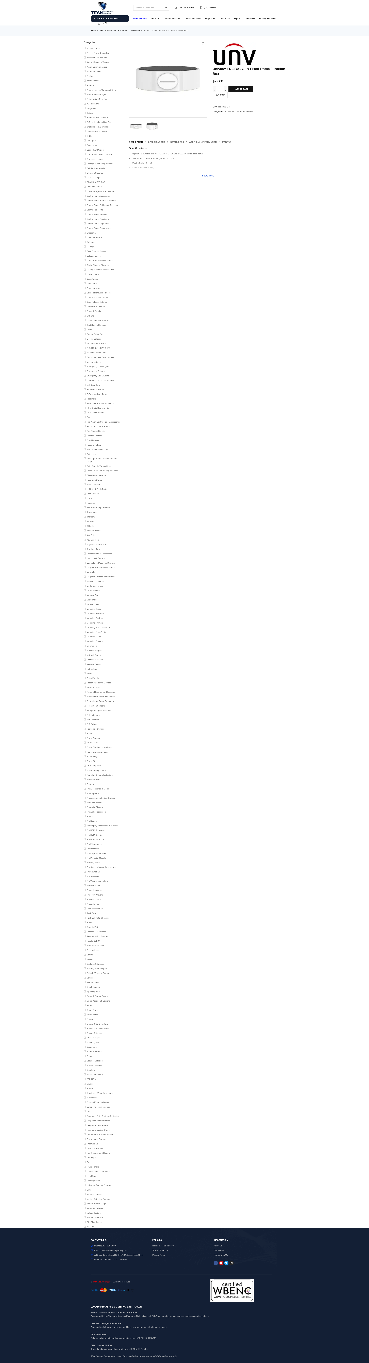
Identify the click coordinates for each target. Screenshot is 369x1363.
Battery (90, 113)
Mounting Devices (95, 618)
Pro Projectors (93, 862)
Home (93, 30)
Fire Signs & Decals (96, 431)
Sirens (89, 1005)
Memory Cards (93, 595)
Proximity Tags (93, 904)
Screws (90, 955)
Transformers (93, 1167)
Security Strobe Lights (97, 968)
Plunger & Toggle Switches (99, 710)
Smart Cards (92, 1010)
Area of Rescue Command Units (101, 90)
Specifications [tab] (156, 142)
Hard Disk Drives (94, 480)
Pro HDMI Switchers (96, 839)
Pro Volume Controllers (97, 881)
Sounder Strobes (94, 1051)
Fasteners (91, 399)
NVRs (89, 673)
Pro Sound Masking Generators (101, 867)
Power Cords (92, 743)
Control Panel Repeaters (98, 223)
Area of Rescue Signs (96, 94)
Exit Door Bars (93, 385)
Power (89, 733)
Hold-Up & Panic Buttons (98, 489)
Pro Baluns (92, 821)
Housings (91, 503)
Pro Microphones (94, 844)
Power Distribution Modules (99, 747)
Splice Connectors (95, 1074)
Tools (89, 1162)
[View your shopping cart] (104, 23)
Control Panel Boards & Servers (101, 200)
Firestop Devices (94, 436)
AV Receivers (93, 104)
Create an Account (172, 18)
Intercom (91, 517)
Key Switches (93, 540)
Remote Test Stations (96, 932)
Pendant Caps (93, 687)
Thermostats (92, 1144)
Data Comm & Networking (98, 251)
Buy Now (220, 95)
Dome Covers (93, 274)
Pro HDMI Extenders (96, 830)
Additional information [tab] (203, 142)
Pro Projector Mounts (96, 858)
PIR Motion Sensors (96, 706)
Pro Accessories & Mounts (98, 789)
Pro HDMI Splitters (95, 835)
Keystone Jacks (94, 549)
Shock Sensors (93, 987)
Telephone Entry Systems (98, 1121)
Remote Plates (93, 927)
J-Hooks (90, 526)
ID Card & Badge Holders (98, 507)
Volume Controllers (95, 1217)
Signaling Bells (93, 991)
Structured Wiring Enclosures (100, 1093)
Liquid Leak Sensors (96, 558)
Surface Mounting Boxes (98, 1102)
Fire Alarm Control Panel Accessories (103, 422)
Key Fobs (91, 535)
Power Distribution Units (97, 752)
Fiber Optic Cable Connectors (100, 403)
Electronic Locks (94, 362)
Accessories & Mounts (97, 57)
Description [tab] (136, 142)
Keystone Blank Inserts (97, 544)
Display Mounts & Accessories (100, 270)
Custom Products (94, 237)
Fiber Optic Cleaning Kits (98, 408)
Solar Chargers (93, 1038)
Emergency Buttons (96, 371)
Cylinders (91, 242)
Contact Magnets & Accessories (101, 191)
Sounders (91, 1056)
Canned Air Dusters (95, 150)
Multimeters (92, 646)
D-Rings (90, 246)
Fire (88, 417)
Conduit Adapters (94, 187)
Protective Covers (95, 895)
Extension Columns (95, 389)
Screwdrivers (92, 950)
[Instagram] (231, 1263)
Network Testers (94, 664)
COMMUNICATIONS (96, 182)
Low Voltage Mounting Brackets (101, 563)
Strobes (90, 1088)
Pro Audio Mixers (94, 802)
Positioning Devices (95, 729)
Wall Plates (92, 1227)
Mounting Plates (94, 636)
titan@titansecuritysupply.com (114, 1250)
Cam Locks (92, 145)
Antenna (90, 85)
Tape (89, 1111)
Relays (90, 922)
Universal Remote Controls (99, 1185)
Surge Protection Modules (98, 1107)
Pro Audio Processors (96, 812)
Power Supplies (94, 766)
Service (90, 978)
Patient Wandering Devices (99, 683)
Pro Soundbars (93, 872)
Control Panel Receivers (98, 219)
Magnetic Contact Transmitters (101, 577)
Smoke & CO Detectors (97, 1024)
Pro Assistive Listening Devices (101, 798)
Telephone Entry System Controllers (103, 1116)
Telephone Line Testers (97, 1125)
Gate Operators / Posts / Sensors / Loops (102, 460)
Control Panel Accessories (98, 196)
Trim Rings (91, 1176)
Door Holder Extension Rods (100, 293)
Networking (92, 669)
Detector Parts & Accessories (100, 260)
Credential (91, 233)
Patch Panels (93, 678)
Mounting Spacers (95, 641)
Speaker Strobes (94, 1065)
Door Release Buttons (97, 302)
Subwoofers (92, 1097)
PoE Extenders (93, 715)
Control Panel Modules (97, 214)
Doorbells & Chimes (96, 306)
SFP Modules (93, 982)
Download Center (193, 18)
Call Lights (91, 140)
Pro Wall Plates (93, 885)
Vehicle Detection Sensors (98, 1199)
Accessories (134, 30)
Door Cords (92, 283)
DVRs (89, 329)
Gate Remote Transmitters (99, 466)
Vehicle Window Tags (96, 1204)
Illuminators (92, 512)
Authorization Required (97, 99)
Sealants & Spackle (95, 964)
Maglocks (91, 572)
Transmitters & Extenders (98, 1171)
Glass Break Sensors (96, 475)
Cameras (122, 30)
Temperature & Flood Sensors (100, 1134)
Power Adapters (94, 738)
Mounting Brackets (95, 613)
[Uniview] (234, 54)
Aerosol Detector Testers (98, 62)
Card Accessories (94, 159)
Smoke (90, 1019)
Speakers (91, 1070)
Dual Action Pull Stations (98, 320)
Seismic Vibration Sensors (98, 973)
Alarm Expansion (94, 71)
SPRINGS (91, 1079)
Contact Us (250, 18)
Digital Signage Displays (98, 265)
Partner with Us (221, 1255)
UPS (89, 1190)
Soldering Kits (93, 1042)
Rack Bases (92, 913)
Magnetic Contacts (95, 581)
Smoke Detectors (94, 1033)
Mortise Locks (93, 604)
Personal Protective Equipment (101, 696)
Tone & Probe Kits (95, 1148)
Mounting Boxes (94, 609)
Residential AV (93, 941)
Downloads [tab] (177, 142)
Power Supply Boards (96, 770)
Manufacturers (140, 18)
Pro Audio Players (95, 807)
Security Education (267, 18)
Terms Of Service (160, 1250)
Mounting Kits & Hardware (98, 627)
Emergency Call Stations (98, 376)
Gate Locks (92, 454)
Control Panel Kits (95, 210)
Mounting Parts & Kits (96, 632)
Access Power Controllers (98, 53)
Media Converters (95, 586)
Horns (89, 498)
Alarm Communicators (97, 67)
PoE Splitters (92, 724)
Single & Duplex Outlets (97, 996)
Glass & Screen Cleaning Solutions (102, 471)
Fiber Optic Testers (95, 412)
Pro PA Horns (93, 849)
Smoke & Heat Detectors (98, 1028)
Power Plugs (92, 756)
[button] (203, 43)
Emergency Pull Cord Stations (100, 380)
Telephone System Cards (98, 1130)
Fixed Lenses (93, 440)
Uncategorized (93, 1180)
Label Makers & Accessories (99, 553)
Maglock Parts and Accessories (101, 567)
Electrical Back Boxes (96, 343)
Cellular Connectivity (96, 168)
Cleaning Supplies (95, 173)
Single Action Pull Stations (98, 1001)
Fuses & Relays (94, 445)
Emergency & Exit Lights (98, 366)
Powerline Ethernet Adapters (100, 775)
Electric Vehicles (94, 339)
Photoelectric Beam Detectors (100, 701)
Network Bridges (94, 650)
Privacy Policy (158, 1255)
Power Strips (92, 761)
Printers (90, 784)
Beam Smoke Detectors (97, 117)
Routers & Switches (95, 945)
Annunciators (93, 81)
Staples (90, 1084)
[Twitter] (226, 1263)
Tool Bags (91, 1157)
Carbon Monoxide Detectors (99, 154)
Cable (89, 136)
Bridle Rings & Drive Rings (99, 127)
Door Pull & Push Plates (97, 297)
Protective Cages (94, 890)
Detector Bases (94, 256)
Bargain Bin (210, 18)
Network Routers (94, 655)
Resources (225, 18)
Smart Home (92, 1014)
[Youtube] (221, 1263)
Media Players (93, 590)
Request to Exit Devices (97, 936)
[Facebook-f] (216, 1263)
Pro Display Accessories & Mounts (102, 825)
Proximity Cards (94, 899)
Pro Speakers (93, 876)
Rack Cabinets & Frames (98, 918)
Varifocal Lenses (94, 1194)
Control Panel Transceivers (99, 228)
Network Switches (95, 660)
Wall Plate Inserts (94, 1222)
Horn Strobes (93, 494)
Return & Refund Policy (163, 1246)
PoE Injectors (93, 719)
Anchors (90, 76)
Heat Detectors (93, 484)
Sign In (237, 18)
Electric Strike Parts (95, 334)
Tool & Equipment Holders (98, 1153)
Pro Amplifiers (93, 793)
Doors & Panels (94, 311)
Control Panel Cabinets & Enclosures (103, 205)
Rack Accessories (95, 908)
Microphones (92, 600)
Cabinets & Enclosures (97, 131)
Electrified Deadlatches (97, 353)
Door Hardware (94, 288)
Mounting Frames (95, 623)
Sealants (91, 959)
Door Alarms (92, 279)
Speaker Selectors (95, 1061)
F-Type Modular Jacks (97, 394)
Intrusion (91, 521)
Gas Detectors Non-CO (97, 449)
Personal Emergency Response (101, 692)
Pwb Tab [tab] (226, 142)
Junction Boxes (93, 530)
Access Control (93, 48)
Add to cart (241, 89)
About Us (155, 18)
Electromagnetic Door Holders (100, 357)
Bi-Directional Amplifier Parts (99, 122)
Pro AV (90, 816)
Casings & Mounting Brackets (100, 164)
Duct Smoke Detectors (97, 325)
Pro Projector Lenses (96, 853)
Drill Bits (90, 316)
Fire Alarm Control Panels (98, 426)
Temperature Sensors (96, 1139)
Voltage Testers (94, 1213)
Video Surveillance (107, 30)
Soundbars (92, 1047)
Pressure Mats (93, 779)
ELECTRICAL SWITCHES (98, 348)
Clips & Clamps (93, 177)
